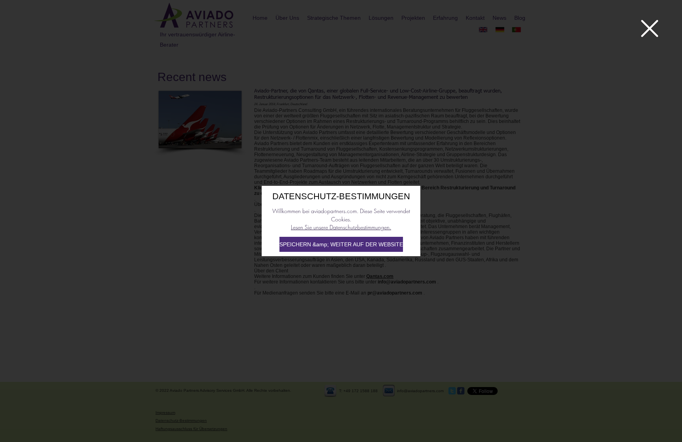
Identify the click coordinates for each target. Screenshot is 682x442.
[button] (649, 28)
